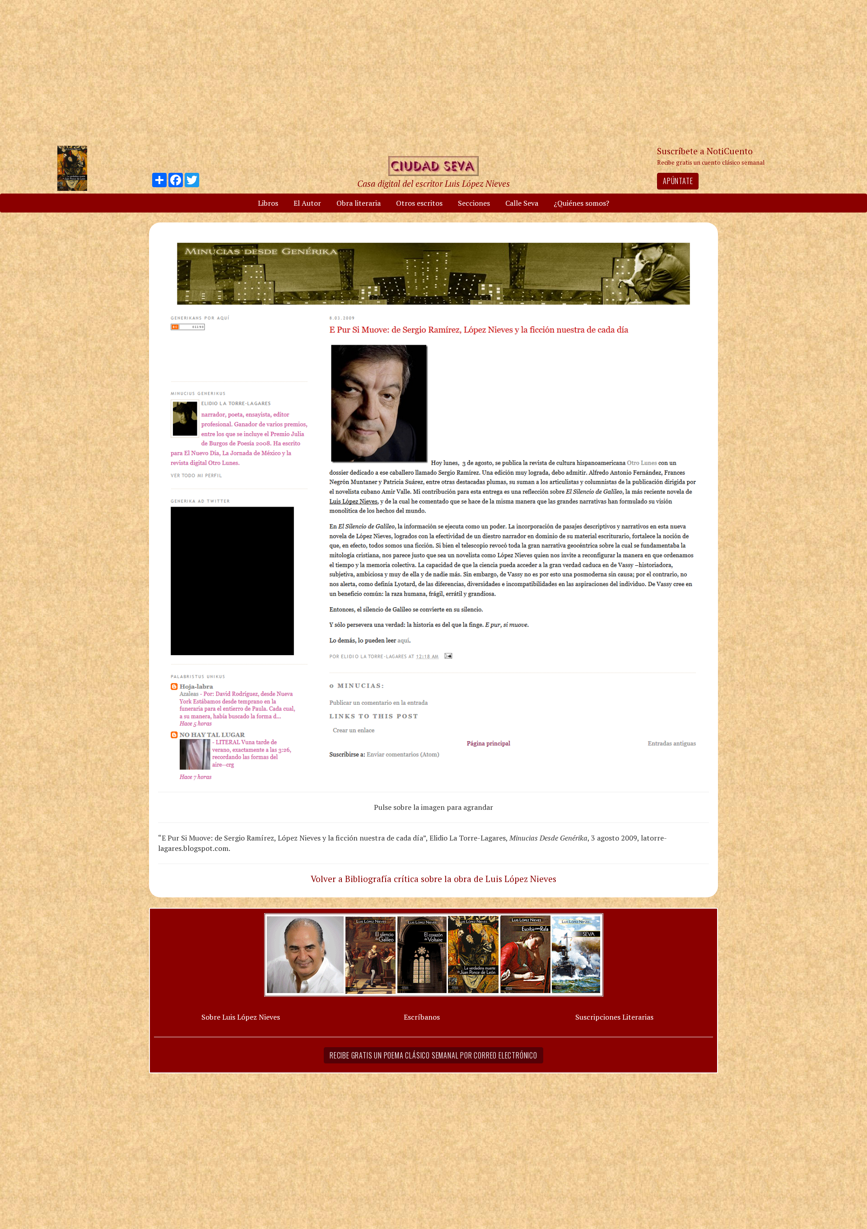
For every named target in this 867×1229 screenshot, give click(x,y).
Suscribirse (387, 683)
